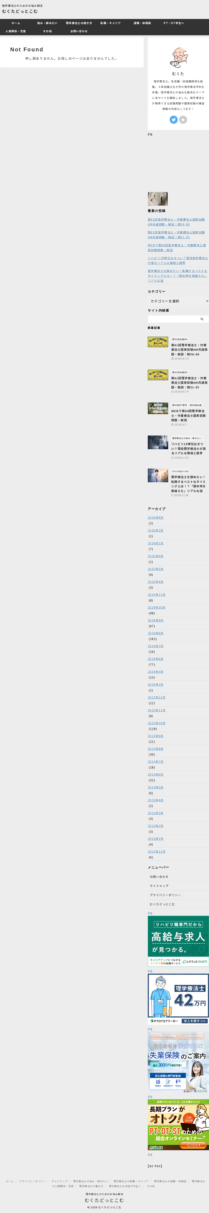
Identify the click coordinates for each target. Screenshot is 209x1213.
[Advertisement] (178, 162)
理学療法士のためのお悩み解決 (104, 1194)
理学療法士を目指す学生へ (125, 1186)
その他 (47, 31)
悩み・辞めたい (47, 23)
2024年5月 (156, 672)
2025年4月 (156, 582)
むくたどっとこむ (20, 11)
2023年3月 (156, 813)
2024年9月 (156, 620)
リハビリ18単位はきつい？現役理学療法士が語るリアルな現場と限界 (178, 260)
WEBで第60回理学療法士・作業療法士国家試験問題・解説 (177, 247)
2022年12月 (157, 851)
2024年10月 (157, 607)
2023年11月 (157, 710)
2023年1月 (156, 839)
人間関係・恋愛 (16, 31)
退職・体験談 (142, 23)
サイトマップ (159, 886)
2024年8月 (156, 633)
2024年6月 (156, 659)
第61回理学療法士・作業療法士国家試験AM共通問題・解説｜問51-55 (176, 234)
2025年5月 (156, 569)
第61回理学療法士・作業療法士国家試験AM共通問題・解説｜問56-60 (176, 221)
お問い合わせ (79, 31)
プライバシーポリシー (165, 895)
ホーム (15, 23)
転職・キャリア (110, 23)
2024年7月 (156, 646)
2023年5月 (156, 787)
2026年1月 (156, 543)
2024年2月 (156, 684)
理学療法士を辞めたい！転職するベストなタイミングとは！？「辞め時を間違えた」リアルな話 (178, 276)
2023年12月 (157, 697)
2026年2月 (156, 530)
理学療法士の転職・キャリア (131, 1181)
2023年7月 (156, 762)
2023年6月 (156, 774)
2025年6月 (156, 556)
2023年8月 (156, 749)
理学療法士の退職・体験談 (170, 1181)
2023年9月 (156, 736)
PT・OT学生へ (174, 23)
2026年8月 (156, 517)
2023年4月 (156, 800)
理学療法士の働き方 (79, 23)
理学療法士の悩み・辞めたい (90, 1181)
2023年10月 (157, 723)
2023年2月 (156, 826)
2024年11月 (157, 595)
